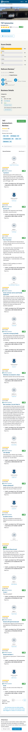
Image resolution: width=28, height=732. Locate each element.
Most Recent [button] (22, 151)
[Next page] (25, 700)
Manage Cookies (6, 728)
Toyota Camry (14, 646)
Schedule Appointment (8, 36)
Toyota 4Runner (14, 584)
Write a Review (6, 30)
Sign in (22, 1)
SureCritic (2, 4)
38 (22, 700)
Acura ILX (14, 366)
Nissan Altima (14, 444)
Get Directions (8, 109)
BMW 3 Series (14, 677)
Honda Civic (14, 396)
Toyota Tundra (14, 613)
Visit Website (7, 101)
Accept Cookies (16, 728)
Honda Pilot (14, 325)
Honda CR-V (14, 508)
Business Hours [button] (8, 105)
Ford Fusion (14, 200)
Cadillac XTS (14, 477)
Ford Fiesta (14, 231)
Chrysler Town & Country (14, 165)
